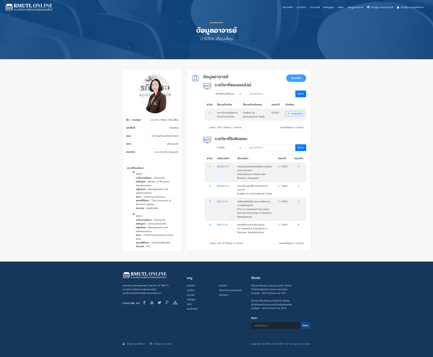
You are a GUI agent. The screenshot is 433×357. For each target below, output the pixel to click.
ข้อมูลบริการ (356, 7)
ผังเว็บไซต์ (192, 309)
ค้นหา (301, 94)
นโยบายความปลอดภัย (230, 290)
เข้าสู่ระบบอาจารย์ (163, 344)
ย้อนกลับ (296, 78)
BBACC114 (222, 201)
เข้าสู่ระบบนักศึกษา (136, 344)
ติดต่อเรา (224, 295)
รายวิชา (190, 290)
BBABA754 (223, 186)
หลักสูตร (191, 299)
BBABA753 (223, 166)
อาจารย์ (191, 295)
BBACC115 (222, 225)
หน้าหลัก (191, 285)
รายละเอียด (296, 113)
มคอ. (189, 304)
